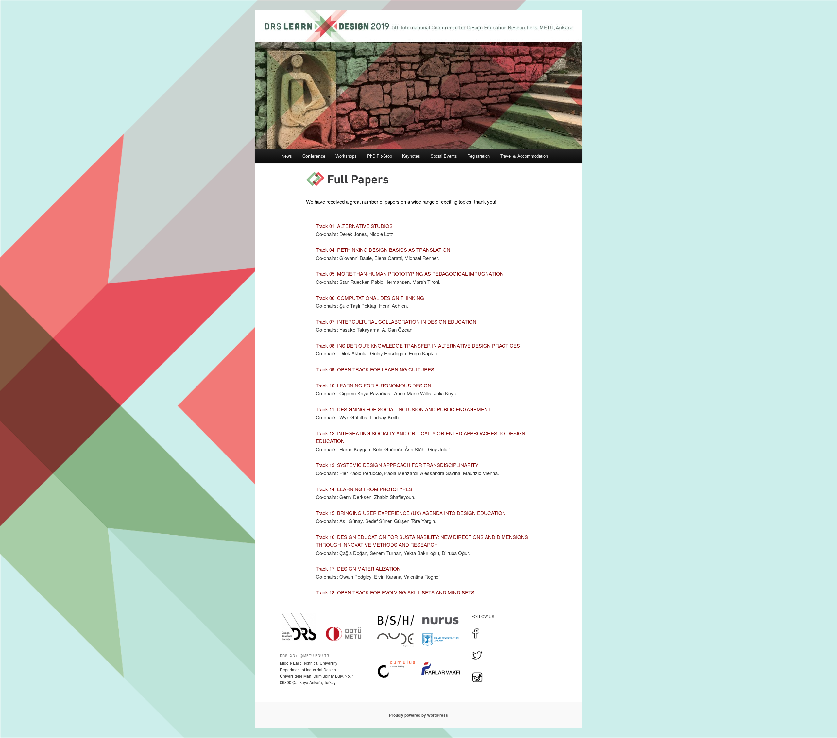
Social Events (444, 156)
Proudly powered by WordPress (418, 715)
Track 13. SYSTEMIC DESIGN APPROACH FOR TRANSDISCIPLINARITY (397, 464)
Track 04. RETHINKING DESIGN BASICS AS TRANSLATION (383, 249)
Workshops (346, 156)
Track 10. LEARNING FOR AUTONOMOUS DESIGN (373, 385)
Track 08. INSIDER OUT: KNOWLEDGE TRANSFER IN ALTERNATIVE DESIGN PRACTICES (418, 345)
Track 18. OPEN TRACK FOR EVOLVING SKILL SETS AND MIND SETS (395, 592)
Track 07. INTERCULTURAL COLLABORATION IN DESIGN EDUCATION (396, 321)
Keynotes (411, 156)
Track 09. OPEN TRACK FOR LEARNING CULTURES (375, 369)
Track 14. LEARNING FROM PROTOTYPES (364, 489)
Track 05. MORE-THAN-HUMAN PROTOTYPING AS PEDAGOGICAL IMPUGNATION (410, 273)
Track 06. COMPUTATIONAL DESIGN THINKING (370, 297)
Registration (478, 156)
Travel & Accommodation (524, 156)
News (287, 156)
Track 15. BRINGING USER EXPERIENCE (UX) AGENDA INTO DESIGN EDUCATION (411, 512)
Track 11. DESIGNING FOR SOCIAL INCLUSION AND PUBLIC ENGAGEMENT (403, 409)
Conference (313, 156)
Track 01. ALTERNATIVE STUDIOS (354, 225)
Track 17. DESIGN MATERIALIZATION (358, 568)
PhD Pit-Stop (379, 156)
